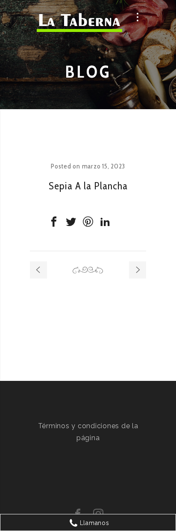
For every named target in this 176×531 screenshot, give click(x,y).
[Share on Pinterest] (88, 221)
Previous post (38, 270)
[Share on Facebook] (53, 221)
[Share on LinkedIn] (105, 221)
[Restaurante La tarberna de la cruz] (79, 24)
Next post (137, 270)
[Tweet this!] (70, 221)
